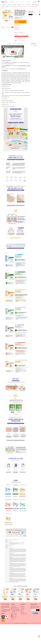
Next (39, 594)
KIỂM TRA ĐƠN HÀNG (35, 4)
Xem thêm (35, 45)
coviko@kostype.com (15, 607)
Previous (1, 594)
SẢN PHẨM (14, 4)
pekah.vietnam (14, 614)
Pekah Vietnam (14, 613)
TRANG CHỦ (4, 4)
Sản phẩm (20, 586)
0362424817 (14, 606)
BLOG (24, 4)
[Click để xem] (7, 16)
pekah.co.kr (14, 617)
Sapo (26, 623)
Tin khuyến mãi (33, 43)
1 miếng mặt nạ (21, 32)
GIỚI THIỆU (28, 4)
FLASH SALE (9, 4)
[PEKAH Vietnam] (4, 2)
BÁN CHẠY (19, 4)
